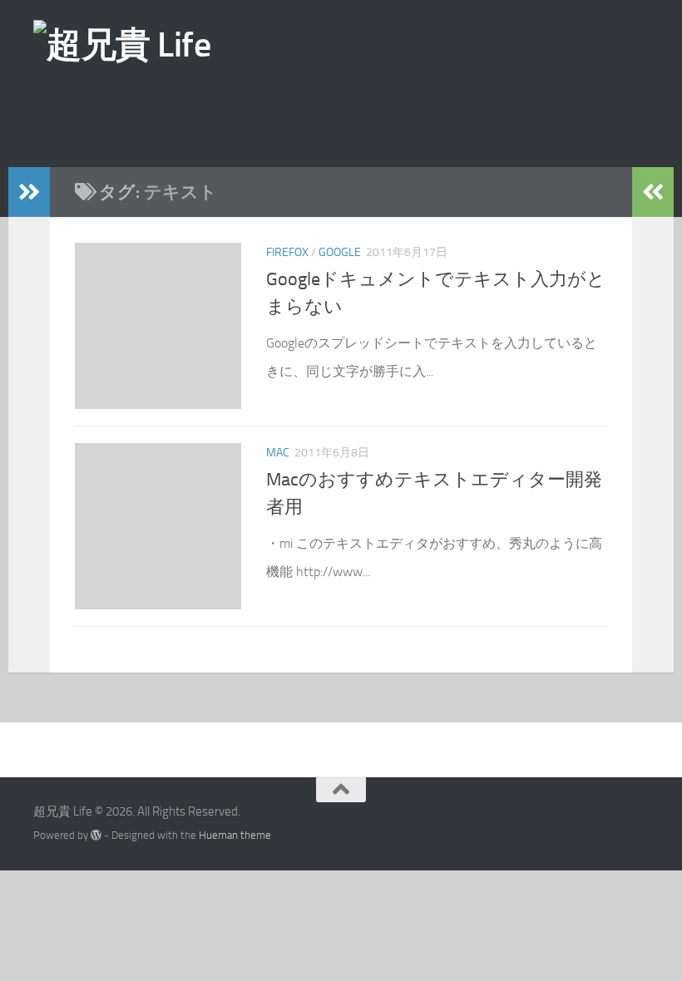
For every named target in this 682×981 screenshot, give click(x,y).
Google (340, 252)
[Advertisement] (370, 115)
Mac (277, 453)
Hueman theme (235, 835)
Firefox (287, 252)
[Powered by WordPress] (96, 835)
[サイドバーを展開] (29, 192)
